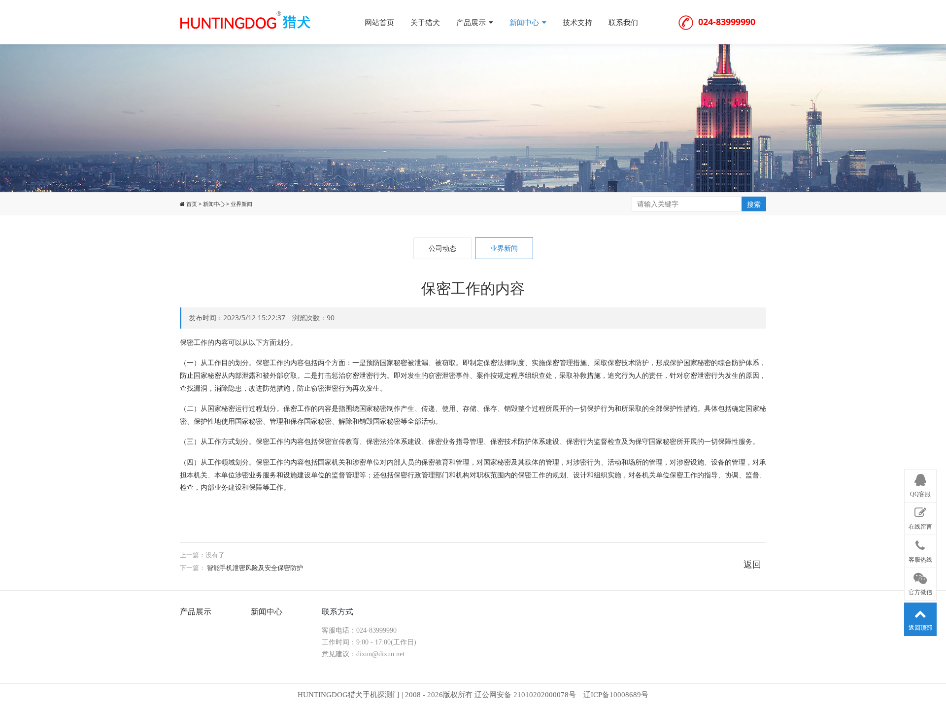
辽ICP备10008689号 (615, 695)
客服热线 (920, 559)
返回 (752, 564)
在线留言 (920, 526)
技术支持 (577, 22)
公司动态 (442, 248)
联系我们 (623, 22)
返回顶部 (920, 627)
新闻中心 (525, 22)
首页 (191, 203)
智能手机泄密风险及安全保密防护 (255, 567)
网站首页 (379, 22)
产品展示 (472, 22)
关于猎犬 (425, 22)
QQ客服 (920, 493)
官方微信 (920, 592)
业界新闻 (241, 203)
